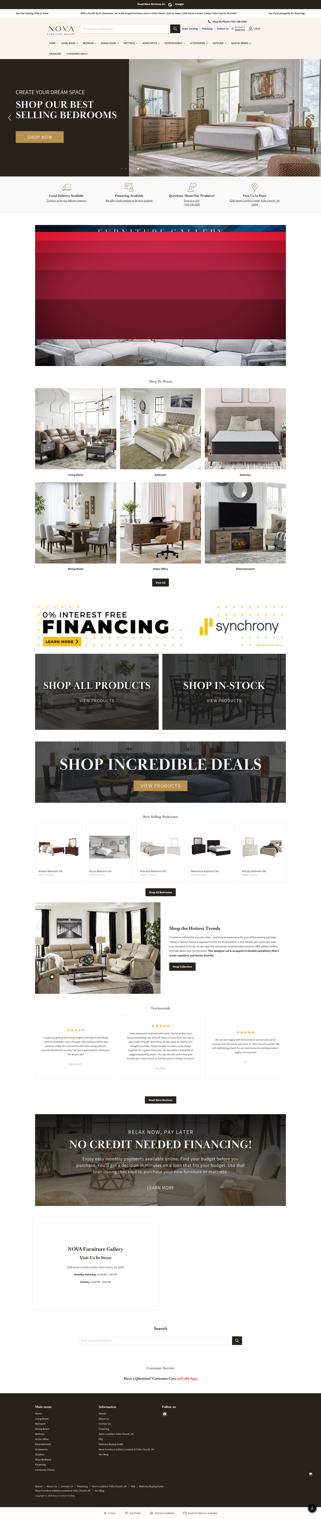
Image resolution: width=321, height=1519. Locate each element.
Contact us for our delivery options (66, 200)
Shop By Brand (240, 43)
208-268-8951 (187, 1378)
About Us (104, 1418)
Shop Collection (182, 966)
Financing (207, 28)
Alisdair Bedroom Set (50, 871)
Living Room (68, 43)
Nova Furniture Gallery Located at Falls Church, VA (126, 1449)
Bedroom (88, 43)
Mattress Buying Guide (111, 1444)
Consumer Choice (77, 53)
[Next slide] (310, 118)
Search (102, 1413)
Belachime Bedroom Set (205, 871)
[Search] (175, 29)
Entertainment (173, 43)
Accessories (197, 43)
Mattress (129, 43)
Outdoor (218, 43)
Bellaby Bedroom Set (254, 871)
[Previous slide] (10, 118)
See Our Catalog (24, 13)
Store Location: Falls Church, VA (116, 1434)
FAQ (101, 1439)
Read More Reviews (161, 1100)
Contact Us (222, 28)
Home (52, 43)
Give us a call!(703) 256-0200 (192, 202)
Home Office (149, 43)
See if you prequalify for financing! (286, 13)
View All (160, 582)
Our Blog (103, 1454)
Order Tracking (190, 28)
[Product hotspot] (119, 946)
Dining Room (108, 43)
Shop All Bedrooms (160, 892)
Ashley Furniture (46, 874)
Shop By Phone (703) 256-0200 (230, 21)
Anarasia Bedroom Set (153, 871)
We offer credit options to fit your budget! (129, 200)
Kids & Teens (41, 13)
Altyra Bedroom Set (100, 871)
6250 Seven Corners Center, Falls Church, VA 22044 (255, 202)
